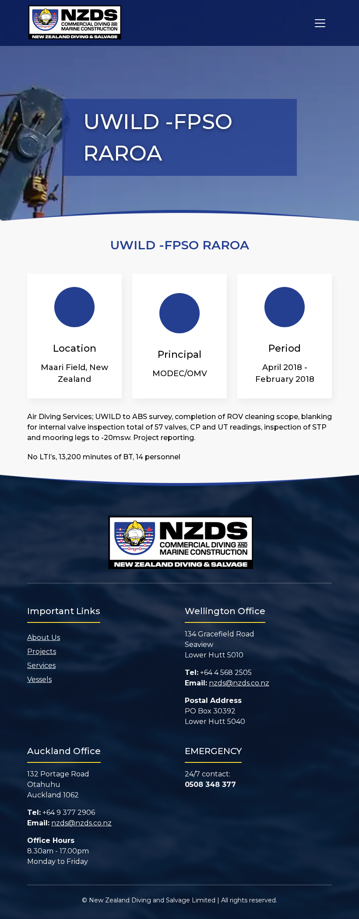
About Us (43, 637)
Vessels (39, 679)
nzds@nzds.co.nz (239, 683)
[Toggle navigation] (320, 23)
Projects (41, 651)
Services (41, 665)
